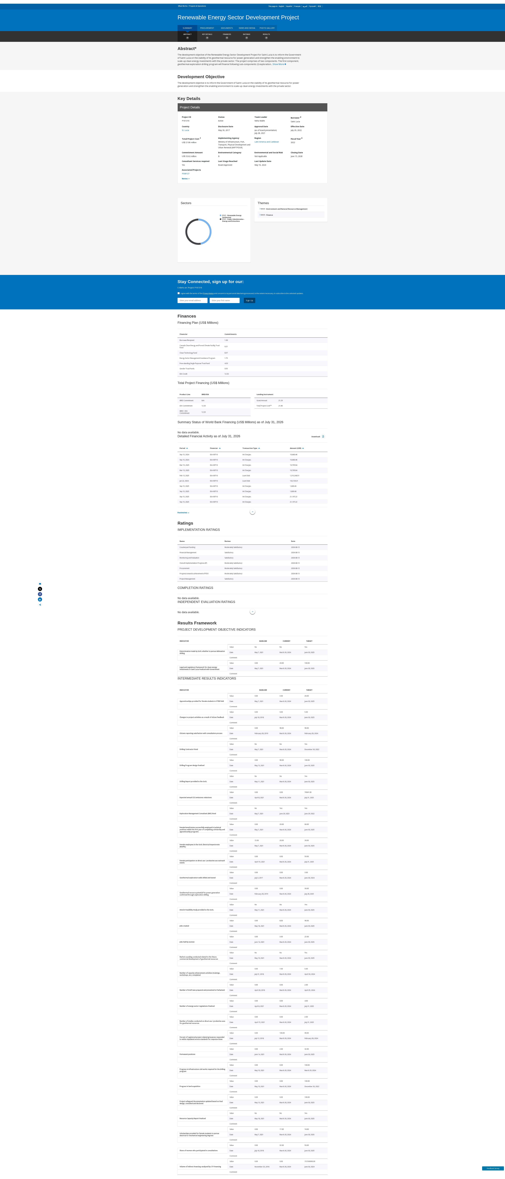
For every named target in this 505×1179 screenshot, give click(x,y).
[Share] (40, 594)
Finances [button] (227, 34)
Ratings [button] (246, 34)
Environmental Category (229, 152)
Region (257, 138)
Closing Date (297, 152)
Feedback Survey (493, 1168)
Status (221, 117)
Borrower (296, 117)
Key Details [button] (207, 34)
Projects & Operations (197, 6)
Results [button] (266, 34)
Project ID (186, 117)
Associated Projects (191, 170)
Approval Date (261, 126)
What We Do (182, 6)
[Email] (40, 584)
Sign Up (249, 300)
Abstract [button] (187, 34)
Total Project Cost (191, 138)
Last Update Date (262, 161)
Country (185, 126)
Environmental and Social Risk (268, 152)
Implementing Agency (228, 138)
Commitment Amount (192, 152)
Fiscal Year (296, 138)
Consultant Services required (195, 161)
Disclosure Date (225, 126)
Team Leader (260, 117)
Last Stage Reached (227, 161)
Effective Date (297, 126)
